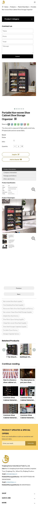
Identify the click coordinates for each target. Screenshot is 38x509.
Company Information (10, 172)
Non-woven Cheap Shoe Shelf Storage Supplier (17, 312)
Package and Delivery (10, 176)
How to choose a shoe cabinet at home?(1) (9, 381)
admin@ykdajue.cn (12, 474)
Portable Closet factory (10, 330)
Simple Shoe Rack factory (11, 316)
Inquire (14, 154)
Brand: (4, 135)
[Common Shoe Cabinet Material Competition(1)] (27, 409)
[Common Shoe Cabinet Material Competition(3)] (27, 391)
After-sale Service (9, 179)
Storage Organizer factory (11, 334)
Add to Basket (14, 159)
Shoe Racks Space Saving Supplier (13, 319)
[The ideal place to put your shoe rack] (27, 373)
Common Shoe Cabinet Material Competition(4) (9, 399)
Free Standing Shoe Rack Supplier (13, 305)
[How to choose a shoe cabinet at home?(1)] (10, 373)
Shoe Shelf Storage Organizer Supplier (15, 326)
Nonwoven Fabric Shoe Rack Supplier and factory (18, 308)
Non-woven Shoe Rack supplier (12, 301)
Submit (17, 56)
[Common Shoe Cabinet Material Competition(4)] (10, 391)
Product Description (10, 169)
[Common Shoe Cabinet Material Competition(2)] (10, 409)
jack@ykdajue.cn (11, 482)
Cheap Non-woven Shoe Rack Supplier (15, 323)
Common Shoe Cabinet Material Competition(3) (27, 399)
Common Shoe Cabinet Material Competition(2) (9, 416)
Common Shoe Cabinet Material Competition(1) (27, 416)
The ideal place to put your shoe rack (27, 381)
